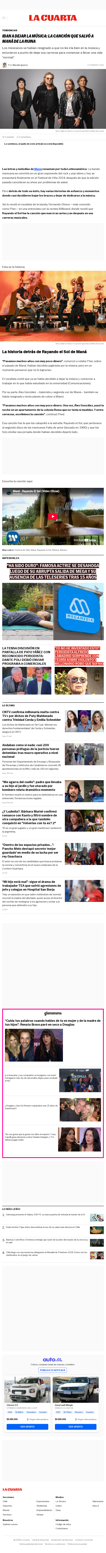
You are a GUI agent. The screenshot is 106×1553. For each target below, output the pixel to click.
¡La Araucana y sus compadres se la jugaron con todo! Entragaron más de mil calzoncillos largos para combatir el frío (31, 1078)
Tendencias (9, 30)
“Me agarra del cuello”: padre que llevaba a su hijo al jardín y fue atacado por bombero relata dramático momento (31, 786)
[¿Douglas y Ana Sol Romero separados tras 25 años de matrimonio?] (80, 1110)
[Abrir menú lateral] (4, 18)
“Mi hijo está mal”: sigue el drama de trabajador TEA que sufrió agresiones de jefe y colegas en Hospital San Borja (31, 886)
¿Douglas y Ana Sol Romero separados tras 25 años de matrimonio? (31, 1107)
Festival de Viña (22, 550)
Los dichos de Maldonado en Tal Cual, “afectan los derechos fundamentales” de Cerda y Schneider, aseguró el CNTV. (29, 728)
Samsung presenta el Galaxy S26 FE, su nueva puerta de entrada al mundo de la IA (45, 1214)
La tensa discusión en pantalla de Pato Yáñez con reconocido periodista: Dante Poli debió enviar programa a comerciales (26, 656)
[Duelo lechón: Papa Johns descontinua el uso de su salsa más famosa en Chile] (97, 1230)
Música (55, 550)
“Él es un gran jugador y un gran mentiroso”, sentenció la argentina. (31, 829)
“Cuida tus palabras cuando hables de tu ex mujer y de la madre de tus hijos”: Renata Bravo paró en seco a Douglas (53, 1023)
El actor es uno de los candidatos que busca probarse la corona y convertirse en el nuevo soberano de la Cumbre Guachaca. (32, 865)
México (63, 550)
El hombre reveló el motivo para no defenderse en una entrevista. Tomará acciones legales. (32, 796)
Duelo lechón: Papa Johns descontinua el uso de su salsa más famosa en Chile (43, 1227)
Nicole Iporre (20, 65)
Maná (33, 550)
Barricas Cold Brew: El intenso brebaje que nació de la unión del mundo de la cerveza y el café (47, 1241)
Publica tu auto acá (52, 1370)
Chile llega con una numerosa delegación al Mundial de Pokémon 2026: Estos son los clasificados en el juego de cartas (46, 1254)
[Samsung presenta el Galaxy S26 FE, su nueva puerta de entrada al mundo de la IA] (97, 1218)
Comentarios (25, 137)
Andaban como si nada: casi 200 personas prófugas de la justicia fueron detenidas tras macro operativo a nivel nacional (30, 751)
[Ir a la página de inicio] (53, 18)
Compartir (9, 137)
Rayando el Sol (44, 550)
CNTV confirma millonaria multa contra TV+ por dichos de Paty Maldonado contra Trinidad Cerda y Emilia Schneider (31, 716)
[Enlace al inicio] (53, 1014)
